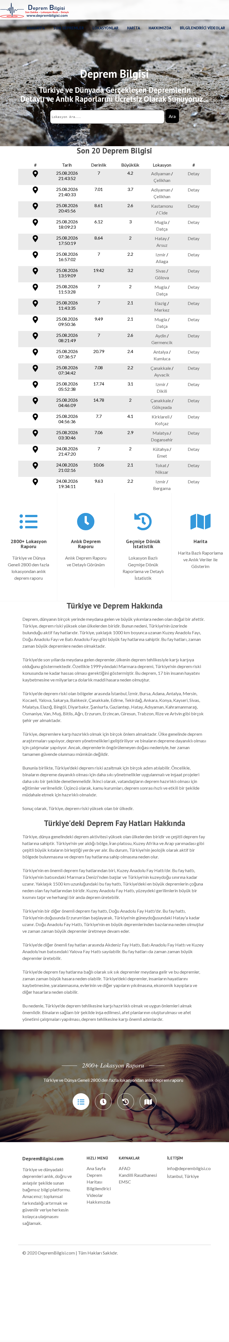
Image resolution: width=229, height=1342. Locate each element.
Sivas (161, 270)
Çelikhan (162, 180)
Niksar (161, 472)
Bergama (162, 488)
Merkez (162, 310)
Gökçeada (162, 407)
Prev (7, 1075)
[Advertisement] (114, 1302)
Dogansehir (162, 439)
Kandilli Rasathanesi (138, 1175)
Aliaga (162, 261)
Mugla (160, 222)
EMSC (125, 1181)
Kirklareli (161, 416)
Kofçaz (162, 423)
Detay (193, 173)
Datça (162, 228)
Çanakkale (161, 368)
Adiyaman (160, 173)
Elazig (160, 303)
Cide (163, 212)
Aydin (160, 335)
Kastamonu (162, 206)
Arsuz (162, 245)
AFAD (124, 1168)
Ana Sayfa (96, 1168)
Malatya (160, 433)
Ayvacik (162, 374)
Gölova (162, 277)
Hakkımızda (98, 1201)
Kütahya (161, 449)
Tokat (160, 465)
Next (221, 1075)
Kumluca (162, 358)
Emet (162, 455)
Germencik (162, 342)
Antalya (160, 351)
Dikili (162, 391)
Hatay (161, 238)
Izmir (161, 254)
